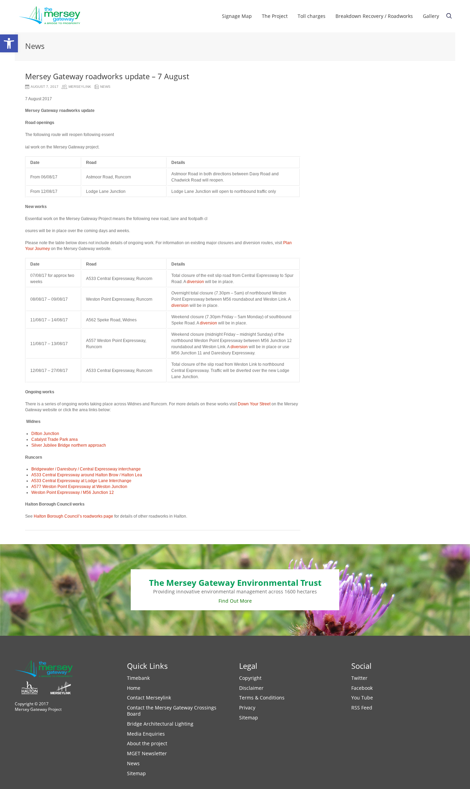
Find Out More (235, 601)
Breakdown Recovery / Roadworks (374, 16)
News (105, 87)
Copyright (250, 678)
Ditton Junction (45, 433)
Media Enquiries (146, 733)
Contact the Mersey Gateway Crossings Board (171, 710)
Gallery (431, 16)
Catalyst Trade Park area (54, 439)
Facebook (362, 688)
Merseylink (79, 87)
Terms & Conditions (262, 697)
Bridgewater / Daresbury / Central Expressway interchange (86, 469)
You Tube (362, 697)
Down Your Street (254, 404)
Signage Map (237, 16)
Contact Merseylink (149, 697)
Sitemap (136, 773)
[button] (9, 43)
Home (133, 688)
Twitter (359, 678)
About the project (147, 743)
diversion (195, 281)
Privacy (247, 707)
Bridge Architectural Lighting (160, 723)
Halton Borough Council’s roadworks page (73, 516)
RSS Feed (361, 707)
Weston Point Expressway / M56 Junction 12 (72, 492)
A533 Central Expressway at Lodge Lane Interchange (81, 480)
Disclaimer (251, 688)
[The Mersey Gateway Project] (52, 16)
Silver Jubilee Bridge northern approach (68, 445)
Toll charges (311, 16)
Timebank (138, 678)
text (449, 16)
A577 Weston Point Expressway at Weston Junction (79, 486)
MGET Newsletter (147, 753)
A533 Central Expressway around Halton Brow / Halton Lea (86, 475)
